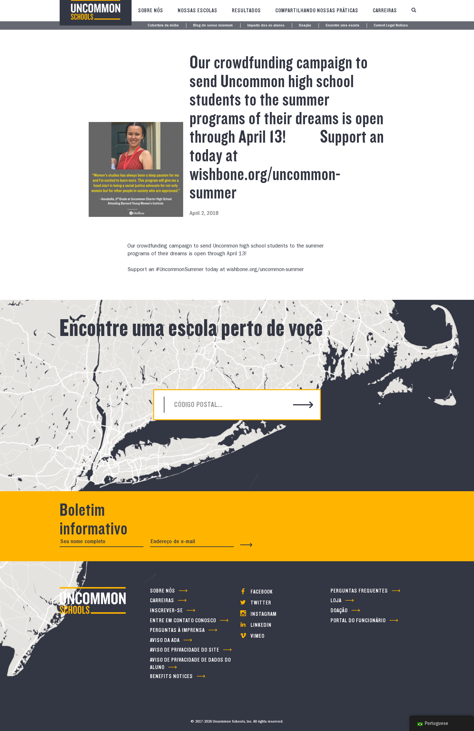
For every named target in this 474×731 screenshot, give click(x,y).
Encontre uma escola (342, 26)
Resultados (246, 10)
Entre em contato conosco (183, 620)
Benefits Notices (171, 676)
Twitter (260, 603)
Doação (305, 26)
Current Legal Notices (391, 26)
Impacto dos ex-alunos (265, 26)
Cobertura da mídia (163, 26)
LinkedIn (260, 625)
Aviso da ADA (165, 640)
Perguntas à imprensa (177, 630)
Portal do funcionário (358, 620)
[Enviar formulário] (246, 544)
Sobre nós (150, 10)
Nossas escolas (197, 10)
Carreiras (385, 10)
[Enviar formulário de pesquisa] (303, 405)
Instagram (263, 614)
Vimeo (256, 636)
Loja (336, 600)
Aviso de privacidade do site (184, 650)
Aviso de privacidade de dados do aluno (190, 663)
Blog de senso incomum (213, 26)
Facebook (261, 592)
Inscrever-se (166, 610)
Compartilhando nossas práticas (316, 10)
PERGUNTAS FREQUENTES (359, 591)
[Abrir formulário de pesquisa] (413, 10)
